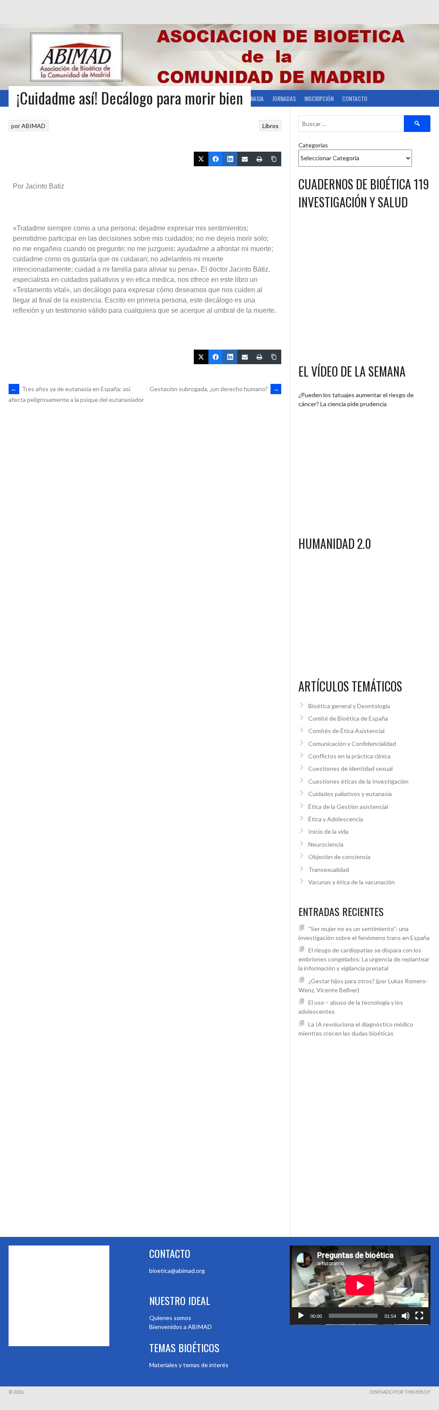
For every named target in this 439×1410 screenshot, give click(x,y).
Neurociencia (325, 844)
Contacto (354, 98)
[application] (360, 1285)
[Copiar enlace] (274, 159)
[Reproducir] (301, 1315)
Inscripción (319, 98)
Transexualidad (328, 869)
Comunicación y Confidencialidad (352, 743)
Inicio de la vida (328, 831)
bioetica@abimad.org (177, 1270)
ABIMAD (33, 125)
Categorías (313, 145)
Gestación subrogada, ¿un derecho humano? (214, 388)
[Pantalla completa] (419, 1315)
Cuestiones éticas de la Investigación (358, 781)
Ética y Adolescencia (335, 819)
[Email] (245, 159)
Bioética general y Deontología (349, 705)
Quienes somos (170, 1317)
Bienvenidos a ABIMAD (180, 1326)
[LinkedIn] (230, 159)
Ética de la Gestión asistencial (348, 806)
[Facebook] (215, 159)
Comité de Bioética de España (348, 718)
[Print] (259, 159)
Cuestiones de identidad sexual (350, 768)
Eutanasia (251, 98)
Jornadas (284, 98)
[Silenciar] (405, 1315)
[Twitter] (201, 159)
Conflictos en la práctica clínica (349, 756)
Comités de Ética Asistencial (346, 730)
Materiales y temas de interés (189, 1364)
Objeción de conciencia (339, 856)
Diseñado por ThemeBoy (400, 1392)
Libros (270, 125)
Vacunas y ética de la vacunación (351, 882)
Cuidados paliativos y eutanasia (350, 793)
